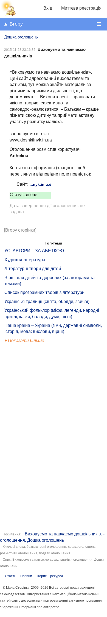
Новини (26, 576)
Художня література (24, 259)
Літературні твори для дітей (32, 268)
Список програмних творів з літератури (44, 292)
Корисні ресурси (50, 576)
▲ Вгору (13, 24)
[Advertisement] (30, 437)
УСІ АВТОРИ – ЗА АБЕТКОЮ (34, 250)
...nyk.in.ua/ (40, 184)
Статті (10, 576)
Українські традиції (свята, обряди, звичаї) (46, 301)
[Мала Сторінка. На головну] (8, 14)
